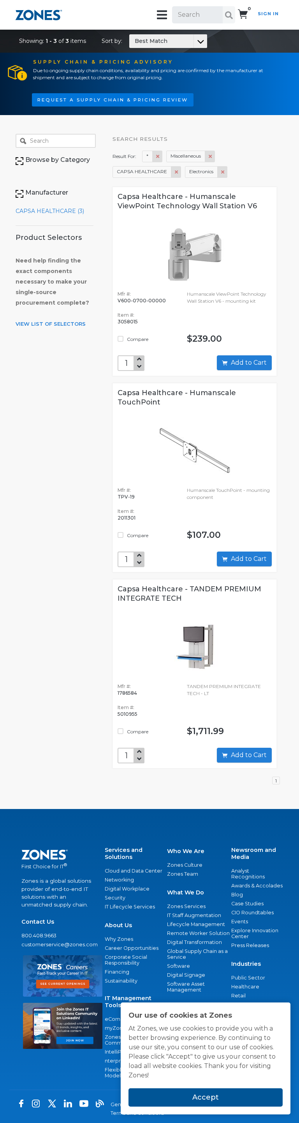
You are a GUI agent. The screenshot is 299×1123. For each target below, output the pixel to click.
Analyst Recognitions (248, 874)
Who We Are (185, 851)
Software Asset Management (186, 987)
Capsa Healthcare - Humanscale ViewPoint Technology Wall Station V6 (187, 201)
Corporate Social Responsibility (126, 960)
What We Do (185, 892)
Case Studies (247, 904)
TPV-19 (126, 497)
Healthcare (245, 987)
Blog (237, 895)
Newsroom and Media (253, 853)
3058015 (128, 322)
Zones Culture (184, 865)
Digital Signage (186, 975)
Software (178, 966)
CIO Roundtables (252, 912)
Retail (238, 996)
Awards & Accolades (257, 886)
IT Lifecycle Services (130, 907)
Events (239, 921)
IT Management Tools (128, 1002)
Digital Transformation (194, 942)
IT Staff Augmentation (194, 915)
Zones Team (182, 874)
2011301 (126, 518)
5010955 (127, 714)
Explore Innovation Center (254, 933)
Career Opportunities (131, 948)
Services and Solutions (123, 853)
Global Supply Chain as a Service (197, 954)
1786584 (127, 693)
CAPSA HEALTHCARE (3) (50, 211)
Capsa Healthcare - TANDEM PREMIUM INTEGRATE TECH (189, 594)
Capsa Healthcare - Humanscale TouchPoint (177, 397)
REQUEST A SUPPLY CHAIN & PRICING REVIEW (112, 100)
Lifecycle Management (196, 924)
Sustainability (121, 981)
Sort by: (134, 40)
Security (115, 898)
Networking (119, 880)
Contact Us (37, 921)
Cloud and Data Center (133, 871)
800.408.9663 (38, 935)
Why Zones (119, 939)
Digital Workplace (127, 889)
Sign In (268, 13)
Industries (246, 963)
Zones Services (186, 906)
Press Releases (250, 945)
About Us (118, 925)
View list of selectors (51, 324)
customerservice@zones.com (59, 944)
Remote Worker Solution (198, 933)
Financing (117, 972)
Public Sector (248, 978)
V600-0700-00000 (142, 300)
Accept (205, 1097)
